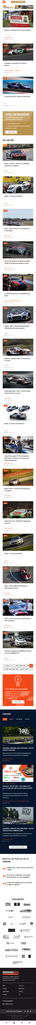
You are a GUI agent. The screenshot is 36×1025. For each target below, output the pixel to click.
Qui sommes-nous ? (8, 1004)
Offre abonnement (19, 2)
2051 (17, 669)
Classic (11, 719)
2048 (7, 669)
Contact (28, 1015)
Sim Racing (19, 719)
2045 (24, 665)
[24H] (6, 1022)
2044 (21, 665)
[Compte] (14, 1022)
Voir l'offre (11, 132)
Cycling (27, 719)
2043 (17, 665)
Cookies (25, 1016)
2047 (31, 665)
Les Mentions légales (16, 1016)
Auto (4, 719)
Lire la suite (18, 702)
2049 (10, 669)
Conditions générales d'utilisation (14, 1015)
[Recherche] (21, 1022)
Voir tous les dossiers (18, 847)
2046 (28, 665)
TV (19, 994)
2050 (14, 669)
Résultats (21, 988)
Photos (21, 991)
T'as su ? (21, 985)
